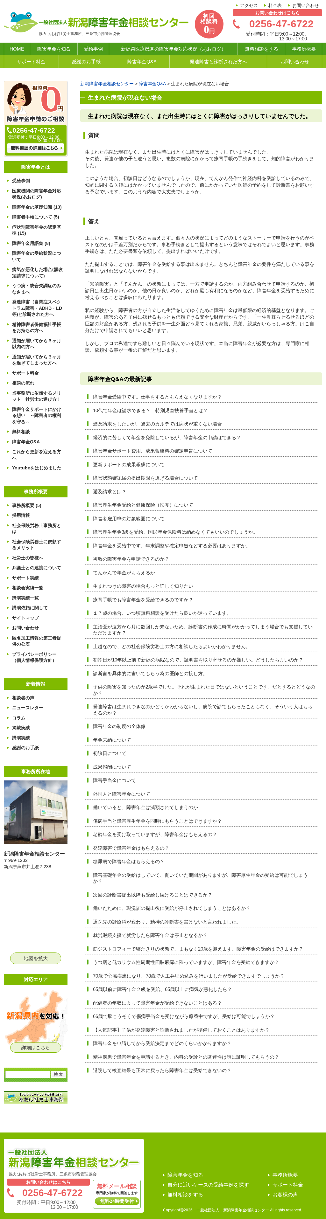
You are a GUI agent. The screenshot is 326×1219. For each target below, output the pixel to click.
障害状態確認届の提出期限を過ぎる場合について (148, 478)
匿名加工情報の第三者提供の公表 (36, 641)
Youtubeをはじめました (36, 467)
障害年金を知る (54, 49)
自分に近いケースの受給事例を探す (208, 1185)
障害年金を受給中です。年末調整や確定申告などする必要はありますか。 (172, 545)
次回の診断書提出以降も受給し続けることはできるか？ (152, 894)
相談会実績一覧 (27, 587)
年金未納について (112, 740)
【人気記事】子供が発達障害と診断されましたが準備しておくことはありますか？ (181, 1030)
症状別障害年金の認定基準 (36, 230)
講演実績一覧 (25, 597)
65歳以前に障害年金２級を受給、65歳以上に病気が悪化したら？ (162, 989)
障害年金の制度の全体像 (119, 726)
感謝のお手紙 (86, 61)
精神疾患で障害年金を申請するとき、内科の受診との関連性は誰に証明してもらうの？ (186, 1057)
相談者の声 (23, 697)
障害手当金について (114, 780)
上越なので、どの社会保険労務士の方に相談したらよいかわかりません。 (172, 646)
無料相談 (21, 431)
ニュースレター (27, 707)
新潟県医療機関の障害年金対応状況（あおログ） (173, 49)
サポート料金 (31, 61)
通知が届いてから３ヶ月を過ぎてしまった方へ (36, 360)
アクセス (249, 5)
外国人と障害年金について (121, 794)
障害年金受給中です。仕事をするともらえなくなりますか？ (157, 396)
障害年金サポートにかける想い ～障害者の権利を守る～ (36, 415)
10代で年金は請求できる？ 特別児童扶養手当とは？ (150, 410)
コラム (18, 717)
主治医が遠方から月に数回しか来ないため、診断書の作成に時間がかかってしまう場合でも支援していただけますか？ (203, 630)
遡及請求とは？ (109, 491)
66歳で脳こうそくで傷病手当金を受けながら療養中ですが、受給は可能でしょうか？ (184, 1016)
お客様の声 (285, 1194)
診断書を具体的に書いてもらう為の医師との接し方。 (150, 673)
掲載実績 (21, 727)
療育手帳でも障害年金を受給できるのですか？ (143, 599)
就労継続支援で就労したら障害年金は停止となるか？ (150, 935)
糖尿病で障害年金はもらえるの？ (129, 861)
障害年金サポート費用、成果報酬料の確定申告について (152, 451)
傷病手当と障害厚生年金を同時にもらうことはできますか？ (157, 821)
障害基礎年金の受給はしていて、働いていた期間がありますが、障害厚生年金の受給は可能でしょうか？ (200, 878)
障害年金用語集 (31, 243)
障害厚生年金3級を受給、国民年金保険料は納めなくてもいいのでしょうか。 (175, 532)
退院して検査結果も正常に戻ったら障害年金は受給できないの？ (162, 1070)
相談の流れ (23, 382)
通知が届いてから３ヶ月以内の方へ (36, 344)
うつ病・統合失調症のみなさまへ (36, 288)
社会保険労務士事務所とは (36, 528)
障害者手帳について (35, 216)
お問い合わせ (305, 5)
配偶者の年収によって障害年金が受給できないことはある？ (157, 1003)
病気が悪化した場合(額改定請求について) (37, 272)
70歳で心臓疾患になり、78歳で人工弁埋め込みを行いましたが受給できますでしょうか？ (189, 976)
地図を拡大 (36, 958)
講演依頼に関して (30, 607)
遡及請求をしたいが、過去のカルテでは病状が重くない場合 (157, 423)
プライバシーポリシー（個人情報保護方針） (34, 657)
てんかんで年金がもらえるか (124, 572)
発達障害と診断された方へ (218, 61)
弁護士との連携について (36, 567)
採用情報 (21, 515)
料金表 (275, 5)
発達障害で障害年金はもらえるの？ (131, 848)
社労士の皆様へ (27, 557)
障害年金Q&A (142, 61)
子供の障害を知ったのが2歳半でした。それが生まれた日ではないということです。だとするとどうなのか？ (204, 690)
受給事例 (93, 49)
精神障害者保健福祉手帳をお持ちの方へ (36, 327)
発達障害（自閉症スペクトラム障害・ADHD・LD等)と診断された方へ (37, 308)
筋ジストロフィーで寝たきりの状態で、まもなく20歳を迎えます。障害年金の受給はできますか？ (198, 949)
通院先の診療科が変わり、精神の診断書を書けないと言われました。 (167, 922)
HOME (17, 49)
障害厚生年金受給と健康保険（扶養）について (143, 505)
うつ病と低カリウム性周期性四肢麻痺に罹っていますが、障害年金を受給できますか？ (186, 962)
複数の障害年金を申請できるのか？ (131, 559)
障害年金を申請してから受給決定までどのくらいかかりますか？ (162, 1043)
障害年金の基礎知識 (37, 207)
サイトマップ (25, 617)
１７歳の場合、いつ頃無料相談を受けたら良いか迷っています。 (162, 613)
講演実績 (21, 737)
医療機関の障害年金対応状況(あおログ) (36, 194)
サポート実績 (25, 577)
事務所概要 (304, 49)
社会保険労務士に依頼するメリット (36, 545)
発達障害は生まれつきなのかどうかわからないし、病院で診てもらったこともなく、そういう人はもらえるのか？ (203, 710)
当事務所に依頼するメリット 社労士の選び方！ (36, 396)
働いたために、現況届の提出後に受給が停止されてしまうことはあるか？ (172, 908)
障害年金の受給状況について (36, 256)
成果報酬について (112, 767)
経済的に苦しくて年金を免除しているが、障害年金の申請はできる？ (167, 437)
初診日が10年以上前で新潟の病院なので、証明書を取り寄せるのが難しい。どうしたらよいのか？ (198, 659)
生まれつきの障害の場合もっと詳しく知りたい (143, 586)
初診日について (109, 753)
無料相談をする (261, 49)
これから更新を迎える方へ (36, 455)
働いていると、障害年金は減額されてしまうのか (145, 807)
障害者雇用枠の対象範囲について (129, 518)
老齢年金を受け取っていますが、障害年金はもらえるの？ (155, 834)
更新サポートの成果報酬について (129, 464)
